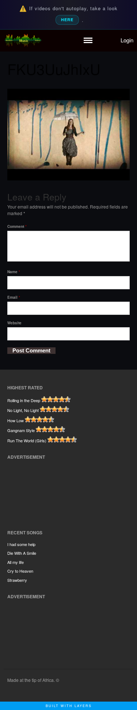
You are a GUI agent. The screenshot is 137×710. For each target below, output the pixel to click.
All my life (15, 562)
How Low (15, 420)
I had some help (21, 544)
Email (13, 297)
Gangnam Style (21, 430)
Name (13, 271)
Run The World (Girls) (26, 440)
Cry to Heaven (20, 571)
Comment (17, 226)
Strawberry (17, 580)
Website (14, 322)
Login (127, 40)
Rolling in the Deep (23, 400)
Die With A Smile (21, 553)
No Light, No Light (23, 410)
